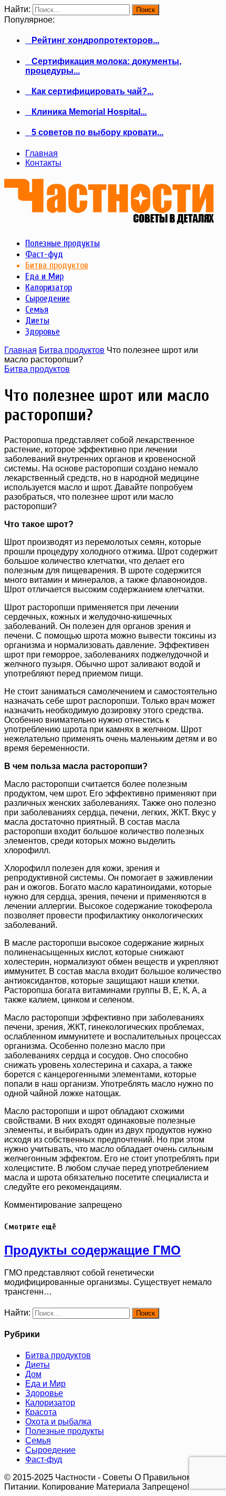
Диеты (37, 1364)
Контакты (43, 162)
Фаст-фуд (43, 1459)
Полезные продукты (64, 1431)
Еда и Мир (45, 1383)
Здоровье (44, 1393)
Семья (38, 1440)
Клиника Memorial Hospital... (86, 111)
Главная (41, 153)
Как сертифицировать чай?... (89, 91)
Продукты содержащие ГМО (92, 1250)
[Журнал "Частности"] (109, 220)
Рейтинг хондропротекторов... (92, 40)
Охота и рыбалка (58, 1421)
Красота (41, 1412)
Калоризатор (50, 1402)
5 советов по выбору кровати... (94, 132)
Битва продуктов (72, 350)
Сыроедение (50, 1450)
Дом (33, 1374)
